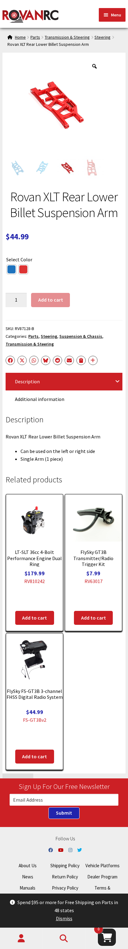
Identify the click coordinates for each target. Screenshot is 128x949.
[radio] (11, 269)
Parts (35, 37)
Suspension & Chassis (80, 336)
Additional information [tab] (39, 399)
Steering (102, 37)
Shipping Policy (65, 865)
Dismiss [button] (64, 918)
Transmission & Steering (67, 37)
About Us (28, 865)
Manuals (27, 888)
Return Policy (65, 877)
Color (26, 259)
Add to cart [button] (34, 618)
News (27, 877)
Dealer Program (102, 877)
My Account (21, 938)
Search (64, 938)
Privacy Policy (65, 888)
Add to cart (50, 300)
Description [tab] (27, 381)
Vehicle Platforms (102, 865)
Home (20, 37)
